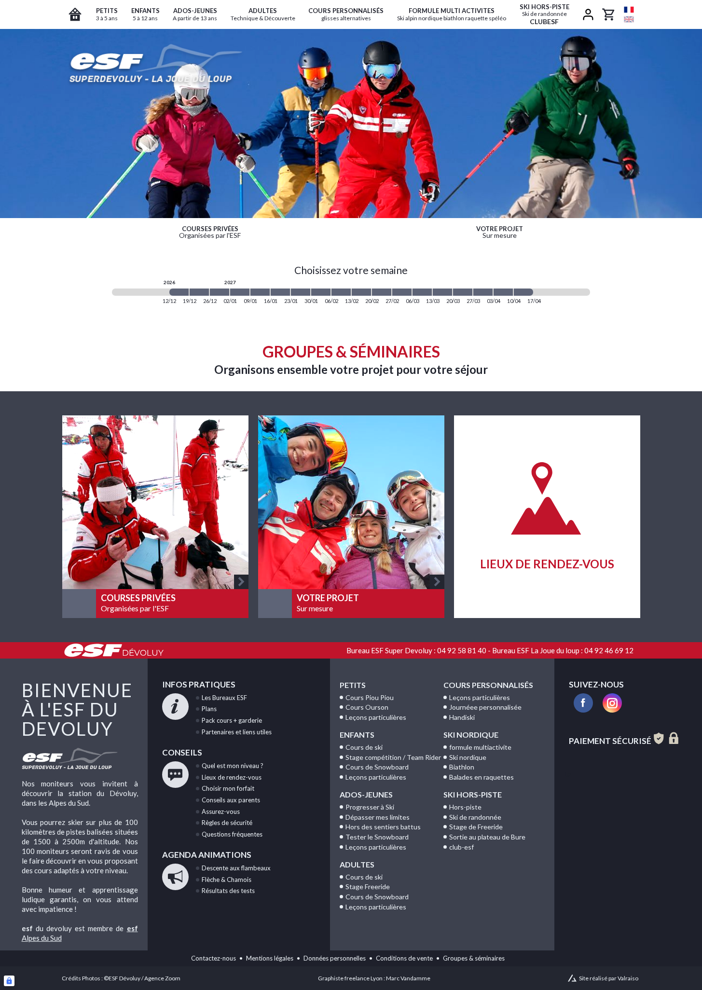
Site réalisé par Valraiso (608, 978)
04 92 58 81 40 (461, 650)
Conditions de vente (404, 958)
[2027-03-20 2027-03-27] (462, 292)
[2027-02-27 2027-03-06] (402, 292)
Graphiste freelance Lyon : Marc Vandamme (374, 978)
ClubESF (544, 14)
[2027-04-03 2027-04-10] (503, 292)
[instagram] (612, 703)
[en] (629, 19)
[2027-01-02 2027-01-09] (239, 292)
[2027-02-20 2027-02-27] (381, 292)
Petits (353, 684)
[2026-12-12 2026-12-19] (179, 292)
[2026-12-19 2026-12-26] (199, 292)
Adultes (357, 864)
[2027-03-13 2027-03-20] (442, 292)
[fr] (629, 9)
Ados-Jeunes (366, 794)
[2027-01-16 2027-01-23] (280, 292)
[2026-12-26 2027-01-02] (219, 292)
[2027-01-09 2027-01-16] (260, 292)
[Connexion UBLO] (9, 981)
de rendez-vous (232, 777)
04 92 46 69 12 (608, 650)
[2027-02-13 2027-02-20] (361, 292)
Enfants (357, 734)
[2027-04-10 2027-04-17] (523, 292)
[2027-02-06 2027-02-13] (341, 292)
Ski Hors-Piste (472, 794)
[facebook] (583, 703)
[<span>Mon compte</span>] (588, 14)
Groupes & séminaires (474, 958)
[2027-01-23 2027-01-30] (300, 292)
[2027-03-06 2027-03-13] (422, 292)
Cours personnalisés (488, 684)
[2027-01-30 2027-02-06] (320, 292)
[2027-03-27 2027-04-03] (483, 292)
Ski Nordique (470, 734)
